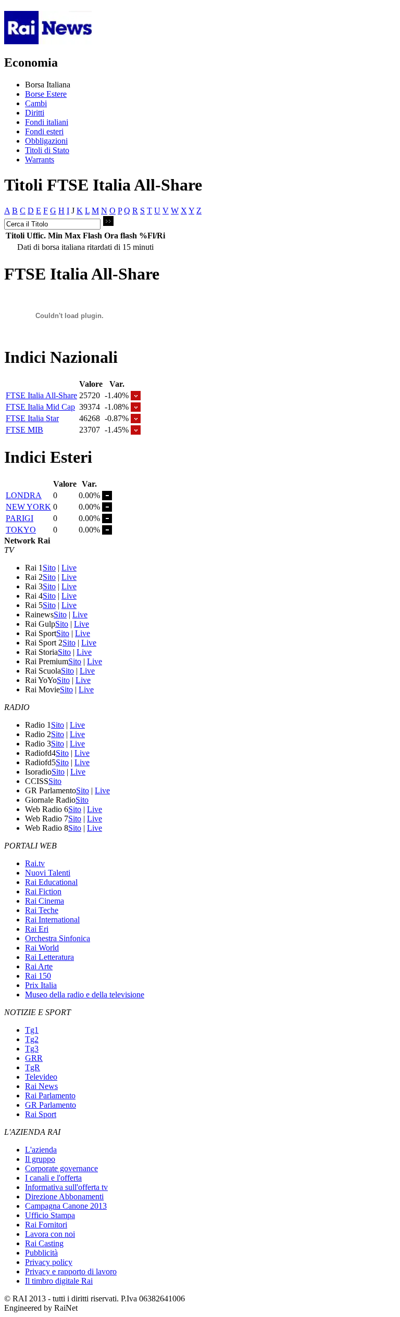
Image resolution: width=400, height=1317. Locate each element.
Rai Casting (44, 1243)
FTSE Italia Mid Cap (40, 406)
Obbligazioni (46, 140)
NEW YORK (28, 506)
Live (69, 567)
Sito (49, 567)
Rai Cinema (44, 900)
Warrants (39, 159)
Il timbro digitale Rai (59, 1280)
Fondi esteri (44, 131)
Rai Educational (51, 882)
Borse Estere (46, 94)
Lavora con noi (50, 1234)
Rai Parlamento (50, 1095)
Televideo (41, 1076)
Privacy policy (48, 1262)
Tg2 (32, 1039)
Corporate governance (61, 1168)
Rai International (52, 919)
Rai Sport (40, 1114)
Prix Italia (41, 985)
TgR (32, 1067)
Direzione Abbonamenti (64, 1196)
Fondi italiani (46, 122)
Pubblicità (41, 1252)
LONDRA (24, 495)
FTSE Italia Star (32, 418)
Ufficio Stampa (50, 1215)
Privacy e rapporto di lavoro (71, 1271)
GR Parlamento (50, 1104)
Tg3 (32, 1048)
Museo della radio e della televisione (84, 994)
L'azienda (41, 1149)
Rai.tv (35, 863)
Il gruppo (40, 1159)
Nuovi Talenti (47, 872)
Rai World (42, 947)
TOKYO (21, 529)
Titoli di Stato (47, 150)
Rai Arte (39, 966)
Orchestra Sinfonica (57, 938)
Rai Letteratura (49, 957)
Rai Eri (36, 929)
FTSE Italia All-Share (41, 395)
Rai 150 (38, 975)
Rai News (41, 1086)
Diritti (34, 112)
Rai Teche (41, 910)
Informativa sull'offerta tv (66, 1187)
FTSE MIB (24, 429)
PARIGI (19, 518)
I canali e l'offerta (53, 1177)
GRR (34, 1058)
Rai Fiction (43, 891)
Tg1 (32, 1029)
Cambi (36, 103)
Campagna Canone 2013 (66, 1205)
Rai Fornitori (46, 1224)
